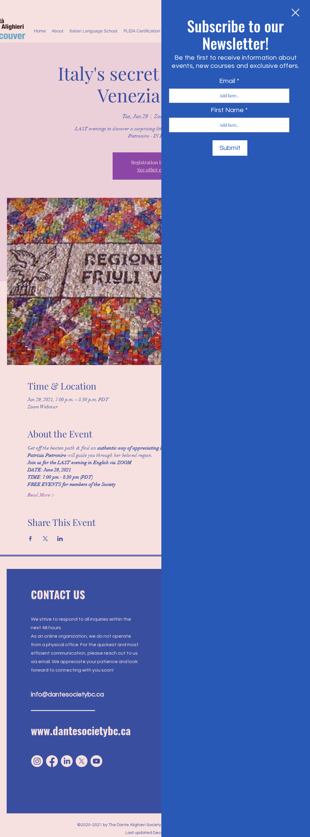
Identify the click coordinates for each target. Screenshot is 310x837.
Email (227, 81)
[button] (295, 12)
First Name (227, 110)
